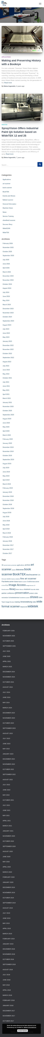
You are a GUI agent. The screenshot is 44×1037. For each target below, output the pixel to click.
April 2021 (6, 394)
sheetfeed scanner (9, 220)
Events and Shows (9, 196)
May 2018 (6, 525)
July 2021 (6, 382)
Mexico (21, 589)
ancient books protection (10, 565)
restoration (5, 597)
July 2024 (6, 292)
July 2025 (6, 259)
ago (20, 86)
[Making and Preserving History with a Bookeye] (22, 39)
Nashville (33, 589)
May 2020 (6, 427)
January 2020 (7, 443)
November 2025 (8, 247)
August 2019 (7, 463)
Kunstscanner (5, 589)
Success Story (7, 224)
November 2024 (8, 280)
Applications (6, 57)
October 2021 (7, 378)
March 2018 (7, 533)
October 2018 (7, 504)
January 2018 (7, 541)
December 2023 (8, 308)
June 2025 (6, 264)
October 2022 (7, 353)
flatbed (16, 581)
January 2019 (7, 492)
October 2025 (7, 251)
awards (14, 569)
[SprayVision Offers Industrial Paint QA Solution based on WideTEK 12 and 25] (22, 107)
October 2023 (7, 317)
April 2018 (6, 529)
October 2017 (7, 553)
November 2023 (8, 313)
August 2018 (7, 512)
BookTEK (6, 192)
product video (33, 593)
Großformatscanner (33, 581)
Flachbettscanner (8, 581)
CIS (39, 575)
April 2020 (6, 431)
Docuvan (4, 579)
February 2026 (8, 243)
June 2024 (6, 296)
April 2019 (6, 480)
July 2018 (6, 516)
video (34, 602)
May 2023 (6, 337)
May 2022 (6, 374)
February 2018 (8, 537)
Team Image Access (8, 602)
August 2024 (7, 288)
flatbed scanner (8, 200)
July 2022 (6, 366)
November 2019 (8, 451)
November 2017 (8, 549)
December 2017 (8, 545)
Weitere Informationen (30, 1027)
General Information (9, 204)
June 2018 (6, 521)
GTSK (3, 585)
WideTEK (4, 124)
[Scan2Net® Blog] (5, 3)
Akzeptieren (22, 1031)
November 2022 (8, 349)
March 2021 (7, 398)
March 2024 (7, 304)
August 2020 (7, 419)
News (4, 212)
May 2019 (6, 476)
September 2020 (8, 415)
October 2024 (7, 284)
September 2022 (8, 357)
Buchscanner (31, 575)
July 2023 (6, 329)
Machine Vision (8, 208)
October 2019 (7, 455)
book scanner (7, 187)
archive (27, 565)
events (9, 579)
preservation (22, 592)
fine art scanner (28, 578)
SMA (40, 597)
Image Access (17, 584)
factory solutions (15, 579)
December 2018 (8, 496)
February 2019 (8, 488)
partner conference (8, 593)
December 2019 (8, 447)
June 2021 (6, 386)
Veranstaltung (26, 602)
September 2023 (8, 321)
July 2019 (6, 467)
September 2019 (8, 459)
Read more (8, 82)
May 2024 (6, 300)
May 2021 (6, 390)
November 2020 (8, 406)
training (17, 602)
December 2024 (8, 276)
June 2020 (6, 423)
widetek (33, 606)
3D (2, 565)
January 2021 (7, 402)
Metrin (17, 589)
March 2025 (7, 272)
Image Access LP (30, 585)
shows (34, 597)
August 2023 (7, 325)
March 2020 (7, 435)
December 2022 (8, 345)
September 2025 (8, 255)
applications (20, 565)
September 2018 (8, 508)
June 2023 (6, 333)
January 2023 (7, 341)
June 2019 (6, 472)
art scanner (6, 183)
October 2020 (7, 410)
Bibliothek (20, 570)
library (12, 589)
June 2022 (6, 370)
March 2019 (7, 484)
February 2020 (8, 439)
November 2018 (8, 500)
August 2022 (7, 361)
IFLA (6, 585)
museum (27, 589)
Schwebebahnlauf (14, 597)
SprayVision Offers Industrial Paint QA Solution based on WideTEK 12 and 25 (20, 132)
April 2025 (6, 268)
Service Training (8, 216)
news (37, 589)
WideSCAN (6, 228)
